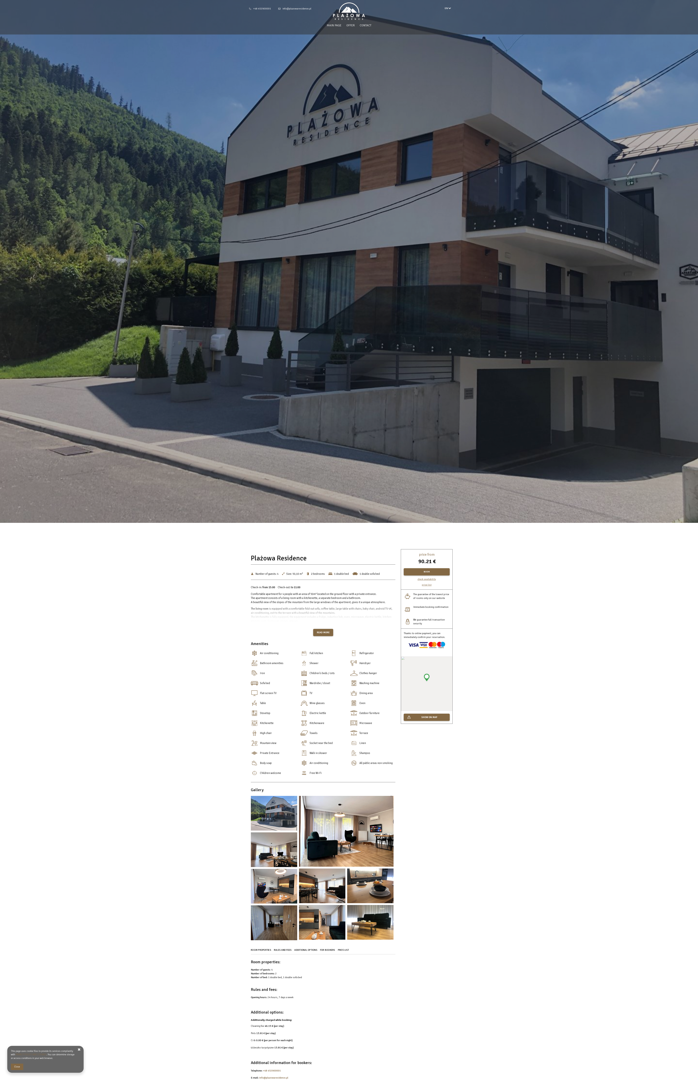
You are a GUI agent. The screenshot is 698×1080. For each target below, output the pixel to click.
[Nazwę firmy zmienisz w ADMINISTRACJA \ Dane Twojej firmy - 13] (322, 923)
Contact (365, 25)
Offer (350, 25)
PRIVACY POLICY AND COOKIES (31, 1054)
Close (17, 1066)
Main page (334, 25)
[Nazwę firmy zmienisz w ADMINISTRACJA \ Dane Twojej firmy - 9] (370, 887)
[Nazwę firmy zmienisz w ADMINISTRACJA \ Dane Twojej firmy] (349, 11)
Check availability (427, 579)
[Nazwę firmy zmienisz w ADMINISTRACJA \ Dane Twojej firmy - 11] (274, 887)
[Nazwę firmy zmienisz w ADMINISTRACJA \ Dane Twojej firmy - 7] (322, 887)
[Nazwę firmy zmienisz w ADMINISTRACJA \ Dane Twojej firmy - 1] (274, 814)
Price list (427, 584)
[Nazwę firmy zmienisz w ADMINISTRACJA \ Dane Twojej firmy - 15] (370, 923)
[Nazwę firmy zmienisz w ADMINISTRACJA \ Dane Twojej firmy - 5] (274, 850)
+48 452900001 (262, 8)
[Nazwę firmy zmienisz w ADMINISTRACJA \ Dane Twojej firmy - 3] (346, 832)
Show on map (429, 717)
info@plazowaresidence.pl (296, 8)
